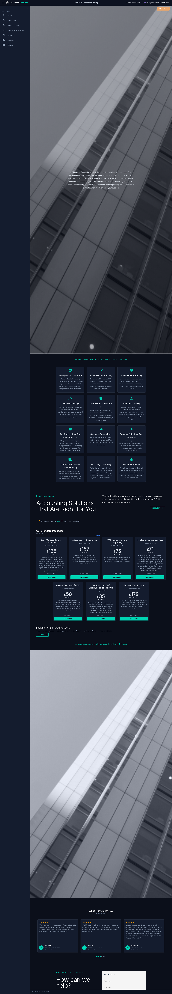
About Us (78, 3)
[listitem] (15, 15)
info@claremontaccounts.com (158, 3)
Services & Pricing (91, 3)
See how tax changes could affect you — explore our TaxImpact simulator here (101, 359)
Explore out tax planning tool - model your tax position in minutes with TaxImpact (101, 644)
